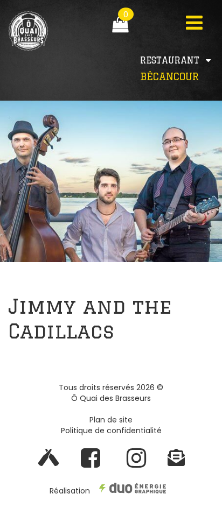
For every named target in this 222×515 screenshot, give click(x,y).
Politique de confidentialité (111, 430)
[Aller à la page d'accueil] (47, 45)
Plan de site (111, 419)
